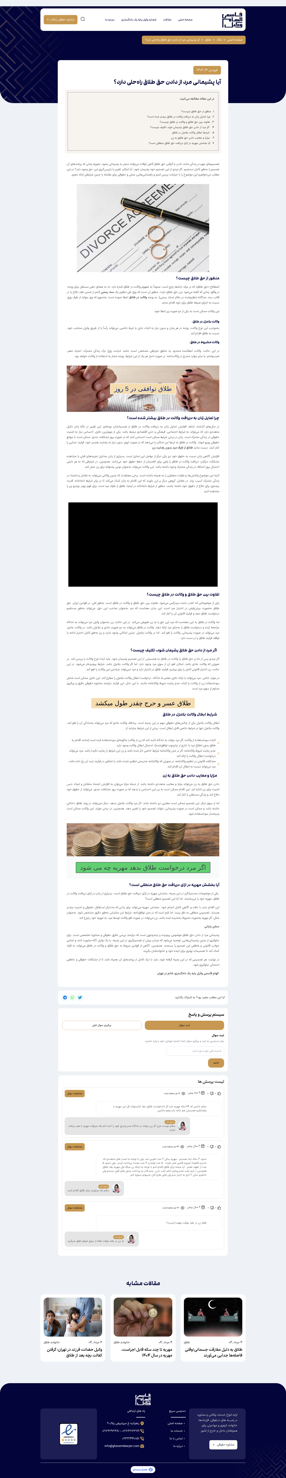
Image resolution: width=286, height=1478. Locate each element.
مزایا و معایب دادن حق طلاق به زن (191, 138)
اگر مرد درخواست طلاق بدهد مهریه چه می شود (143, 867)
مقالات (167, 20)
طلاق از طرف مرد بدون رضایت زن (172, 448)
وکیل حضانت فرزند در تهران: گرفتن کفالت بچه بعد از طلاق (74, 1353)
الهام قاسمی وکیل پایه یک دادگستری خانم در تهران (188, 973)
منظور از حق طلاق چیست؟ (196, 112)
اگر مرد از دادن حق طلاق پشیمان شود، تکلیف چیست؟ (180, 127)
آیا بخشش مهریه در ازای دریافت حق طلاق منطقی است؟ (179, 143)
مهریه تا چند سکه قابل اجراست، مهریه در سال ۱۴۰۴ (146, 1353)
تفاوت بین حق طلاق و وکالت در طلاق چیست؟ (185, 122)
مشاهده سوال (74, 1094)
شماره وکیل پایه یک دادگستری (138, 20)
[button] (80, 997)
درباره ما (110, 20)
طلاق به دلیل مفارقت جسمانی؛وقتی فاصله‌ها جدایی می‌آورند (213, 1353)
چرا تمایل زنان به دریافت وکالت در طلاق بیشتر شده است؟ (179, 117)
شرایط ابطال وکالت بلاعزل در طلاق (191, 133)
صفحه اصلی (185, 20)
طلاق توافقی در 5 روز (143, 388)
